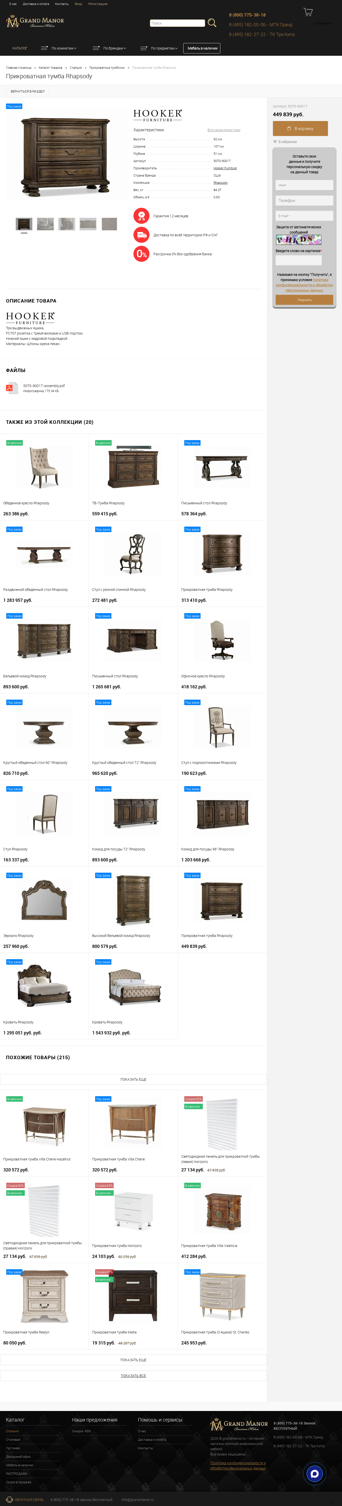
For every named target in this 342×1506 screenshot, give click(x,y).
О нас (13, 4)
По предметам (162, 48)
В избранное (288, 141)
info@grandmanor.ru (137, 1499)
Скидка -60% (81, 1431)
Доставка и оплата (36, 4)
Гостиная (13, 1448)
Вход (78, 4)
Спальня (76, 68)
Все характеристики (224, 130)
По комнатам (62, 48)
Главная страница (18, 68)
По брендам (113, 48)
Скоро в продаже (18, 1482)
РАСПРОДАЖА (16, 1473)
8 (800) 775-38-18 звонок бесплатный (81, 1499)
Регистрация (97, 4)
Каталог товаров (50, 68)
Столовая (13, 1439)
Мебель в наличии (203, 48)
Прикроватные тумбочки (107, 68)
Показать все (133, 1375)
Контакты (62, 4)
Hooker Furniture (225, 168)
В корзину (303, 128)
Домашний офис (18, 1456)
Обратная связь (29, 1499)
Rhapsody (221, 182)
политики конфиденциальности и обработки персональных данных (304, 285)
